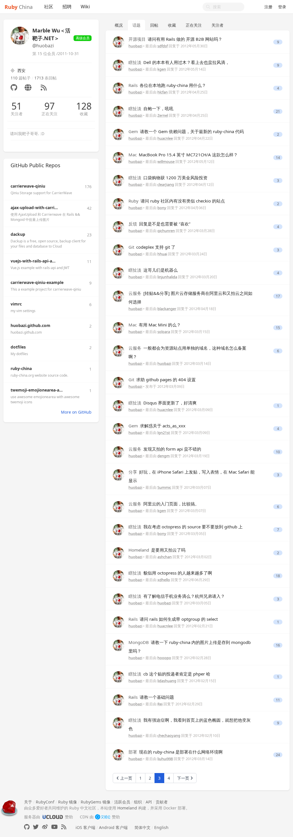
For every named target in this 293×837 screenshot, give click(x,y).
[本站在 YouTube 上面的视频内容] (54, 827)
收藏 (84, 113)
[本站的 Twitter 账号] (36, 827)
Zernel (162, 115)
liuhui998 (165, 758)
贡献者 (162, 802)
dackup (18, 234)
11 (278, 700)
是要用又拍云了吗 (156, 550)
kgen (161, 69)
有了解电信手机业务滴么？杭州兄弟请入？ (176, 596)
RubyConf (45, 802)
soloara (163, 331)
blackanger (166, 308)
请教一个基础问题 (151, 697)
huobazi (135, 45)
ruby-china (21, 368)
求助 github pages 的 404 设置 (162, 379)
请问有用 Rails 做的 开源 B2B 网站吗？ (175, 39)
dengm (163, 455)
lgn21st (163, 432)
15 (278, 327)
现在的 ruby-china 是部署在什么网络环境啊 (175, 752)
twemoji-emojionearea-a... (37, 390)
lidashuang (166, 680)
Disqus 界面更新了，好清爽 (162, 403)
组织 (138, 802)
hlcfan (162, 92)
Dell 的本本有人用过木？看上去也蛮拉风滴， (178, 62)
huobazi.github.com (30, 325)
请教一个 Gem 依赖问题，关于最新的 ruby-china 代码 (186, 131)
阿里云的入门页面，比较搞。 (163, 504)
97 (49, 106)
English (161, 827)
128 (84, 106)
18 (278, 575)
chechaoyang (168, 735)
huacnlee (165, 138)
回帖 (154, 25)
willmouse (166, 161)
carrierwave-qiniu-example (37, 282)
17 (278, 296)
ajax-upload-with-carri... (34, 207)
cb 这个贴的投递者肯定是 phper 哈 (169, 674)
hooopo (164, 657)
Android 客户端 (113, 827)
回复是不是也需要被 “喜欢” (159, 224)
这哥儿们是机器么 (153, 270)
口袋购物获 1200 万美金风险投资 (167, 177)
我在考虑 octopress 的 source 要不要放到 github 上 (185, 527)
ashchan (164, 556)
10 (278, 451)
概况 (119, 25)
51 (16, 106)
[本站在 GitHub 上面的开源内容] (26, 827)
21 (278, 111)
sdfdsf (162, 45)
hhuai (162, 253)
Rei (160, 703)
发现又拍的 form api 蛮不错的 (164, 449)
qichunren (166, 230)
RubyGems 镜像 (95, 802)
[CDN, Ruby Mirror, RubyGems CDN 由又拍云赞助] (103, 817)
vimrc (16, 304)
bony (161, 207)
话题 (136, 25)
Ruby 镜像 (67, 802)
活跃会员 (122, 802)
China (19, 6)
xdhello (163, 579)
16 (278, 645)
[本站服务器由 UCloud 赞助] (52, 817)
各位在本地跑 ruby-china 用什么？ (167, 85)
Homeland (127, 808)
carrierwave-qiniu (28, 186)
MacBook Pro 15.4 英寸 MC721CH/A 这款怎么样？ (183, 154)
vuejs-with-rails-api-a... (33, 261)
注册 (268, 6)
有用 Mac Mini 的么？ (154, 325)
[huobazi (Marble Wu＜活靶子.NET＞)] (118, 41)
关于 (28, 802)
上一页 (125, 778)
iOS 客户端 (85, 827)
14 (278, 157)
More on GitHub (76, 412)
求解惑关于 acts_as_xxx (156, 426)
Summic (164, 487)
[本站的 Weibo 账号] (45, 827)
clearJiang (165, 184)
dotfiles (18, 347)
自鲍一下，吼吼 (150, 108)
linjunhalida (167, 276)
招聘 (67, 6)
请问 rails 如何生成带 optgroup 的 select (173, 619)
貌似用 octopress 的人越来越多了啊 (170, 573)
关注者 (17, 113)
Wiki (85, 6)
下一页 (183, 778)
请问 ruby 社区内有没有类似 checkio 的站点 (176, 201)
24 (278, 754)
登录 (282, 6)
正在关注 (49, 113)
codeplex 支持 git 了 (151, 247)
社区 (48, 6)
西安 (21, 70)
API (149, 802)
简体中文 (142, 827)
